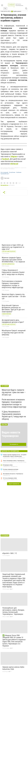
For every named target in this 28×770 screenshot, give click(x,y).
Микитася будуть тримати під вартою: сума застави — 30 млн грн (14, 296)
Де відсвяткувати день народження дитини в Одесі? (13, 321)
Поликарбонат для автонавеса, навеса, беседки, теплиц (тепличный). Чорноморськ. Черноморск (13, 611)
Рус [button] (5, 8)
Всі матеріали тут (14, 444)
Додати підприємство (14, 483)
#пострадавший (4, 172)
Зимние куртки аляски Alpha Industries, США (13, 668)
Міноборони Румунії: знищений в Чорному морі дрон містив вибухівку (13, 332)
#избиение (18, 172)
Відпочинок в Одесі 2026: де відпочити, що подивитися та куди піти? (13, 247)
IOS (11, 164)
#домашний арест (5, 173)
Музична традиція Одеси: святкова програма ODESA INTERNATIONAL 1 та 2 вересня (13, 260)
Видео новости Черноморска (11, 434)
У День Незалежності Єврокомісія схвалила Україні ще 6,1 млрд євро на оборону (13, 272)
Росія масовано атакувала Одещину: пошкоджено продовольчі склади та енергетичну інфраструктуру (12, 284)
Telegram (13, 156)
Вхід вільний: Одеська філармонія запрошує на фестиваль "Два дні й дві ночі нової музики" (13, 308)
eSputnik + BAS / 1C (9, 553)
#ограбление (12, 172)
